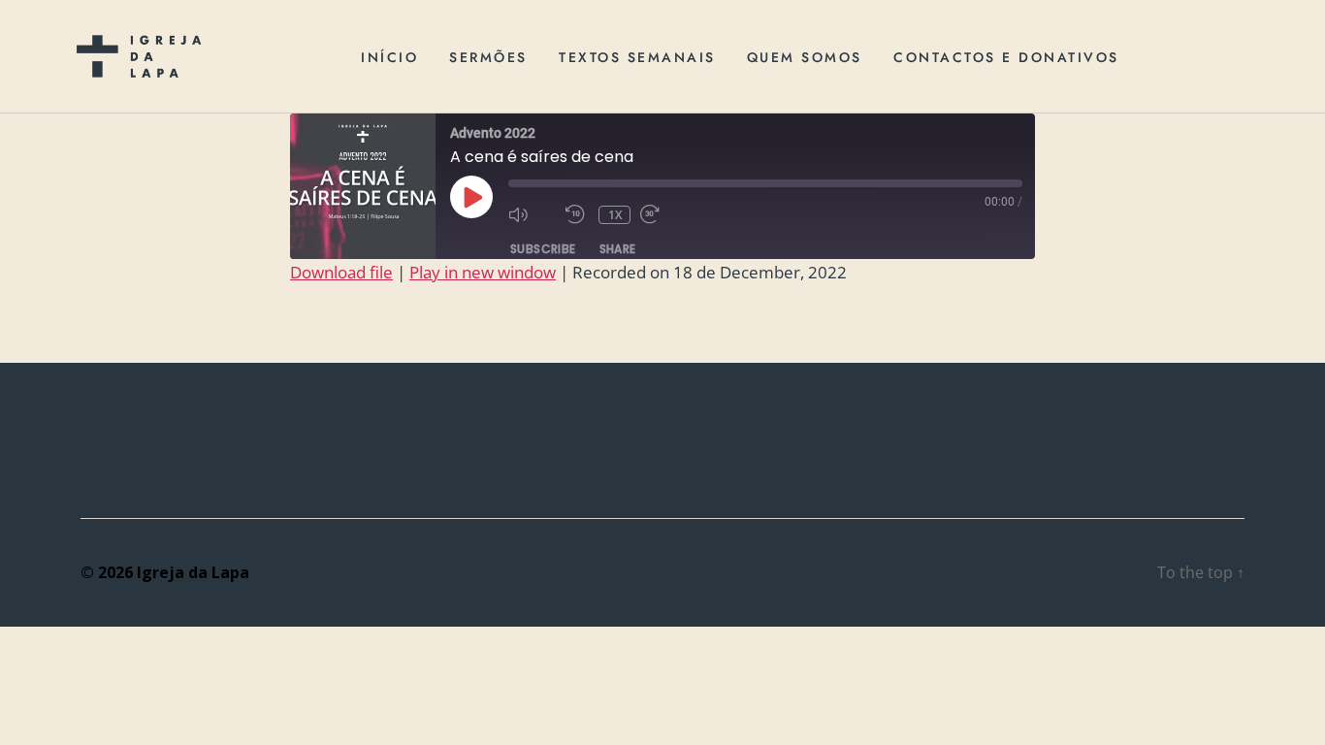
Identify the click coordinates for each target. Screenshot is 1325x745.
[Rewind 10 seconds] (577, 214)
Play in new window (482, 272)
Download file (341, 272)
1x (615, 215)
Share (617, 249)
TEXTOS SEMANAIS (637, 57)
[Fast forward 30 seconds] (664, 214)
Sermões (488, 57)
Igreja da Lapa (193, 572)
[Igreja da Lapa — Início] (138, 56)
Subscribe (543, 249)
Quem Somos (804, 57)
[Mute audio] (532, 214)
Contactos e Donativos (1006, 57)
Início (389, 57)
